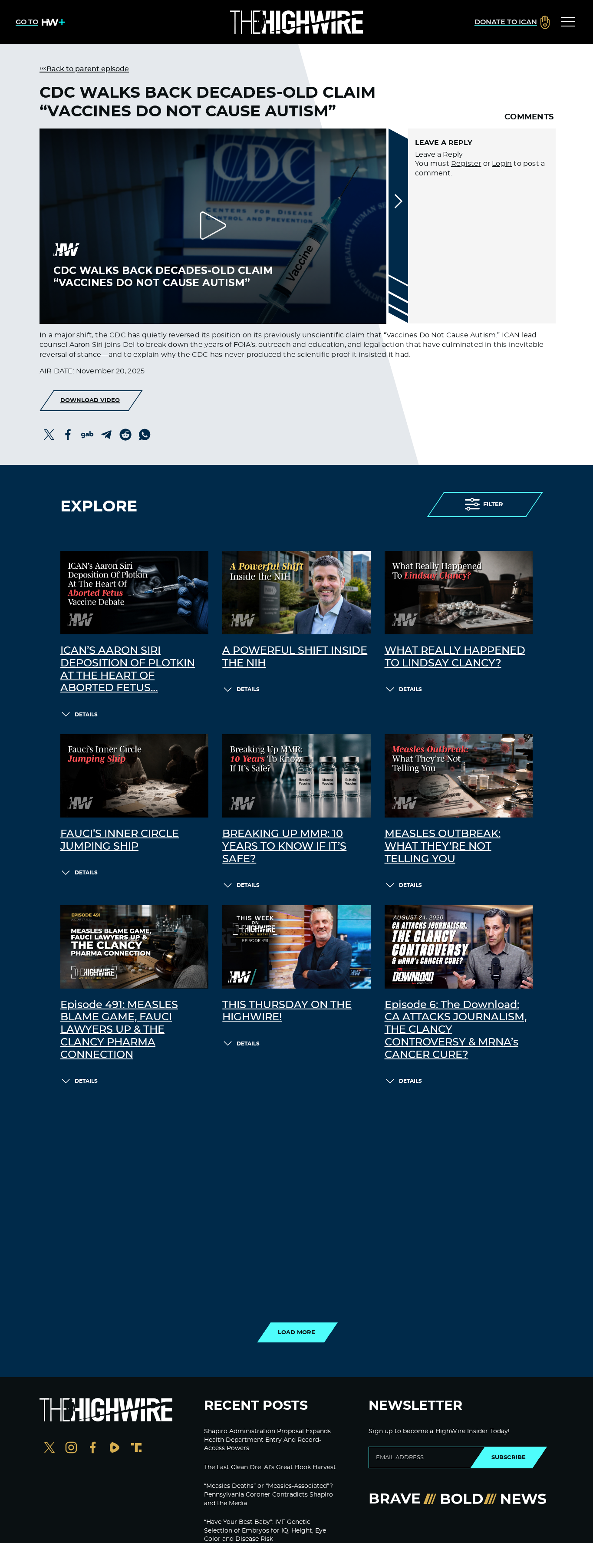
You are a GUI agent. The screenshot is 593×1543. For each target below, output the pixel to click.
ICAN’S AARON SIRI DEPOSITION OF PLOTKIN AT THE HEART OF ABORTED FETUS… (127, 669)
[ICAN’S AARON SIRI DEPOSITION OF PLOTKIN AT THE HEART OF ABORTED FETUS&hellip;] (134, 592)
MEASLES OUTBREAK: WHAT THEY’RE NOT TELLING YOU (443, 846)
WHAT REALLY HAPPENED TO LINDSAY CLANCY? (455, 657)
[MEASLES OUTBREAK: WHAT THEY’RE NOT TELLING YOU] (459, 776)
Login (502, 163)
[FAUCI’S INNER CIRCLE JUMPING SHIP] (134, 776)
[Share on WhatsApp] (144, 434)
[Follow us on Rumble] (115, 1448)
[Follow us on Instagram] (71, 1448)
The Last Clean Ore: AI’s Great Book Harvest (270, 1467)
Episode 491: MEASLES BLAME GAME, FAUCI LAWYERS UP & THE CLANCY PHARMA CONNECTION (119, 1030)
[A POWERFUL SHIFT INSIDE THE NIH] (296, 592)
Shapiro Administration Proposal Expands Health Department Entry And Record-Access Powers (267, 1439)
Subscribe (508, 1457)
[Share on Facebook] (68, 434)
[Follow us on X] (49, 1448)
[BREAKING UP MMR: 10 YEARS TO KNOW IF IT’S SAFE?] (296, 776)
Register (466, 163)
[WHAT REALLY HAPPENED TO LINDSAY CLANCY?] (459, 592)
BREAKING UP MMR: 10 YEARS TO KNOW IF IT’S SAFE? (284, 846)
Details (86, 714)
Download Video (90, 400)
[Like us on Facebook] (93, 1448)
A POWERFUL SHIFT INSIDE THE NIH (294, 657)
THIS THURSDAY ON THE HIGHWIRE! (287, 1011)
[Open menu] (567, 22)
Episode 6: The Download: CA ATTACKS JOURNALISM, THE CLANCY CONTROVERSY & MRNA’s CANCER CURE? (456, 1030)
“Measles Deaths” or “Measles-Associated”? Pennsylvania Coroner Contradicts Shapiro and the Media (268, 1494)
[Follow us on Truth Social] (136, 1448)
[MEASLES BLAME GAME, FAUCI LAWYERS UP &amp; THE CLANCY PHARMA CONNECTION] (134, 947)
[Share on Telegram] (106, 434)
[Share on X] (49, 434)
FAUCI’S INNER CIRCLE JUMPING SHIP (119, 840)
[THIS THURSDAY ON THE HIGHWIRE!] (296, 947)
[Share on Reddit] (125, 434)
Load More (296, 1332)
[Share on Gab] (87, 434)
